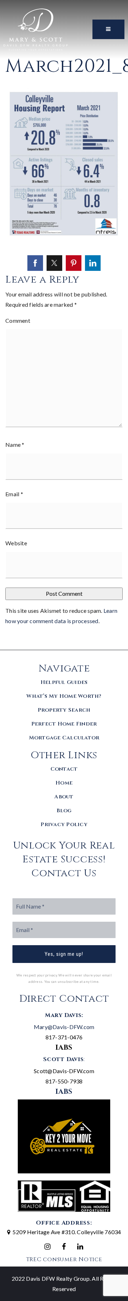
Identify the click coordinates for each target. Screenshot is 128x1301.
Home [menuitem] (64, 783)
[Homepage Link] (36, 28)
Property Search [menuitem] (64, 710)
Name (15, 444)
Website (16, 543)
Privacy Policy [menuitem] (64, 824)
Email (14, 494)
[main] (64, 325)
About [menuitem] (63, 797)
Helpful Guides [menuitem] (64, 682)
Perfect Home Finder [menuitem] (64, 724)
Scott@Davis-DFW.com (64, 1070)
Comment (17, 320)
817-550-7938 (64, 1081)
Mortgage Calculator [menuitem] (64, 737)
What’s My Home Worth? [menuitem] (63, 696)
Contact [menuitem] (64, 769)
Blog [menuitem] (64, 810)
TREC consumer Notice (64, 1259)
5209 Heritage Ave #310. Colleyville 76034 (66, 1231)
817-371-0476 (64, 1037)
